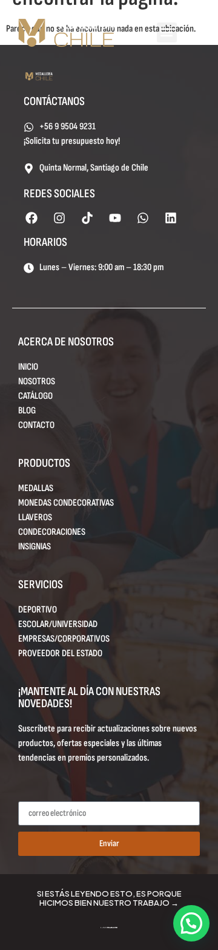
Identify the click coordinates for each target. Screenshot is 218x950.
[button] (167, 32)
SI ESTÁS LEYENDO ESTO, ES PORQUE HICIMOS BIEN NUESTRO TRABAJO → (109, 898)
